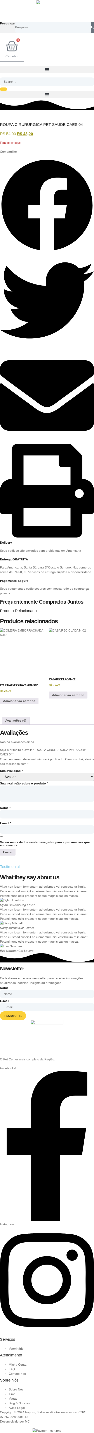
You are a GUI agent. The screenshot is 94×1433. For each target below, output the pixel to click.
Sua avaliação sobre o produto (24, 783)
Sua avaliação (11, 770)
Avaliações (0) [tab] (15, 720)
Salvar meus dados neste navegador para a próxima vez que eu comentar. (45, 844)
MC (27, 1421)
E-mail (5, 823)
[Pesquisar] (92, 27)
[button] (47, 69)
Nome (5, 807)
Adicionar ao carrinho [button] (19, 701)
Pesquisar (7, 23)
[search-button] (3, 89)
